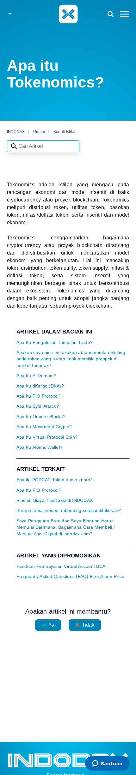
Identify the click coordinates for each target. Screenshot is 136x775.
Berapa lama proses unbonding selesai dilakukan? (68, 510)
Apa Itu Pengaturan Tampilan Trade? (54, 342)
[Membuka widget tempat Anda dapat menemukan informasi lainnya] (107, 764)
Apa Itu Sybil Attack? (37, 406)
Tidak (88, 625)
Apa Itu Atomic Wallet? (39, 447)
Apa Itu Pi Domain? (36, 375)
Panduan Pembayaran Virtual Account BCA (61, 566)
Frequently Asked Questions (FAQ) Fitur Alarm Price (70, 576)
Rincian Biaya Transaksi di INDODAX (54, 500)
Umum (39, 131)
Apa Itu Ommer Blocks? (40, 416)
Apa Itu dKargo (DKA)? (40, 386)
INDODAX (16, 131)
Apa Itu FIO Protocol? (38, 396)
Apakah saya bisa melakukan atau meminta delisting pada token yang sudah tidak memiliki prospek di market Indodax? (70, 359)
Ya (51, 625)
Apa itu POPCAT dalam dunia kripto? (54, 480)
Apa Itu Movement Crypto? (44, 426)
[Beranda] (67, 13)
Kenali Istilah (65, 131)
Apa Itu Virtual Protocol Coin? (47, 437)
